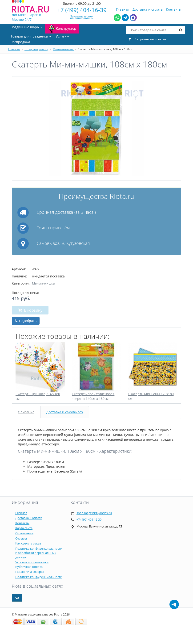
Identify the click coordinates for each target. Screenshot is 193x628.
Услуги (61, 36)
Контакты (173, 9)
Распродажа (20, 42)
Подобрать (27, 320)
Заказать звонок (81, 16)
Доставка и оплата (148, 9)
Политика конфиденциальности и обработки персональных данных (38, 552)
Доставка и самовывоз (64, 412)
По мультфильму (36, 49)
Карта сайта (23, 528)
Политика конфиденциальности (38, 577)
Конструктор (66, 28)
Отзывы (21, 538)
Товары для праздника (30, 36)
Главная (122, 9)
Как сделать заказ (28, 543)
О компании (24, 533)
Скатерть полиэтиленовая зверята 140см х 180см (93, 396)
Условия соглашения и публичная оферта (31, 564)
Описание (26, 412)
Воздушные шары (25, 27)
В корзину (32, 310)
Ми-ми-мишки (63, 49)
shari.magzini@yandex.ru (94, 513)
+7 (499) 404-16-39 (82, 10)
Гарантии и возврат (29, 571)
